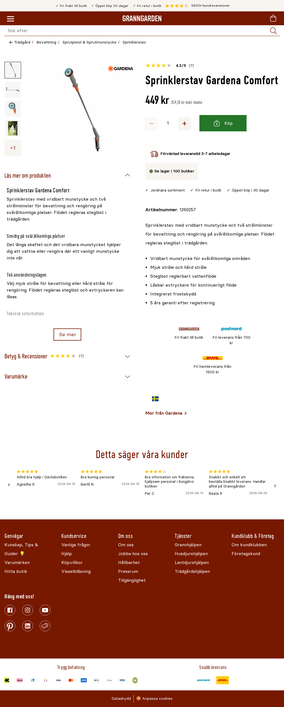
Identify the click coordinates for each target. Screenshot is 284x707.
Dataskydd (121, 698)
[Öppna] (82, 109)
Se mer (67, 334)
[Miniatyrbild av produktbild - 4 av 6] (12, 128)
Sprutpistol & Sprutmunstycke (89, 42)
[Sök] (273, 30)
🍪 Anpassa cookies (154, 698)
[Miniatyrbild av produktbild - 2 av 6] (12, 89)
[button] (197, 6)
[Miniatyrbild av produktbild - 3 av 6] (12, 109)
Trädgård (22, 42)
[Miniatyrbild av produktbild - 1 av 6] (12, 70)
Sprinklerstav (134, 42)
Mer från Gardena (163, 413)
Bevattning (46, 42)
